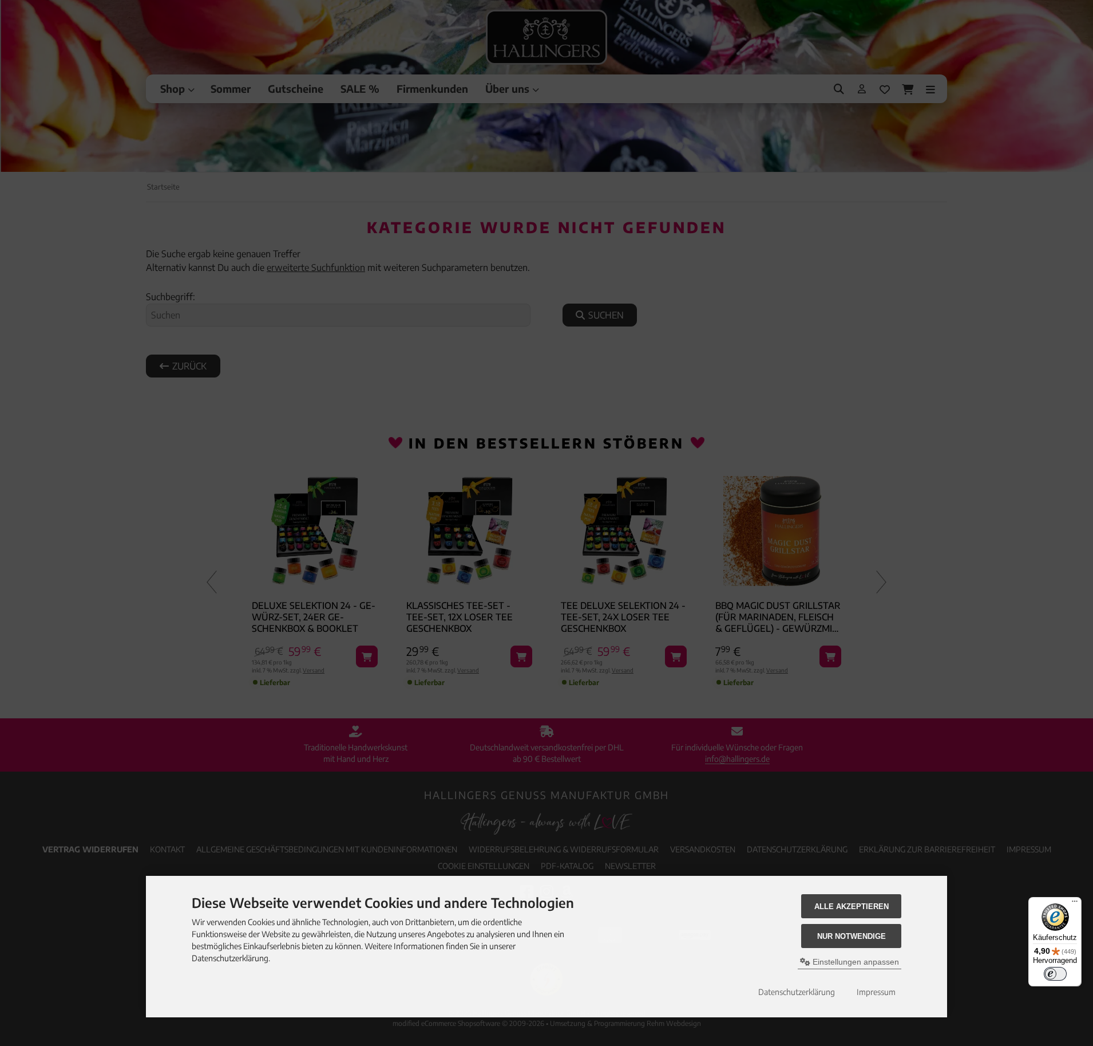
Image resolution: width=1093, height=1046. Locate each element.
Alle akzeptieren (851, 906)
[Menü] (1075, 904)
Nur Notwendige (851, 936)
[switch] (1055, 974)
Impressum (876, 992)
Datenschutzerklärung (796, 992)
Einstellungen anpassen (854, 961)
